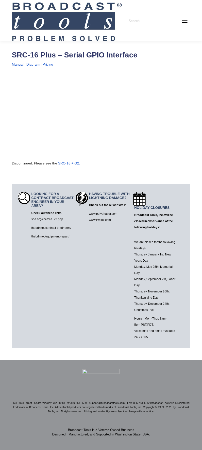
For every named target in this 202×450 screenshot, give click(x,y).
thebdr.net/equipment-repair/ (50, 236)
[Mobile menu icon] (185, 21)
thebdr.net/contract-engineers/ (51, 228)
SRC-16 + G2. (69, 163)
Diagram (33, 64)
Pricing (48, 64)
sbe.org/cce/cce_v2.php (47, 219)
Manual (17, 64)
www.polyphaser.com (103, 214)
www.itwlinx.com (100, 220)
